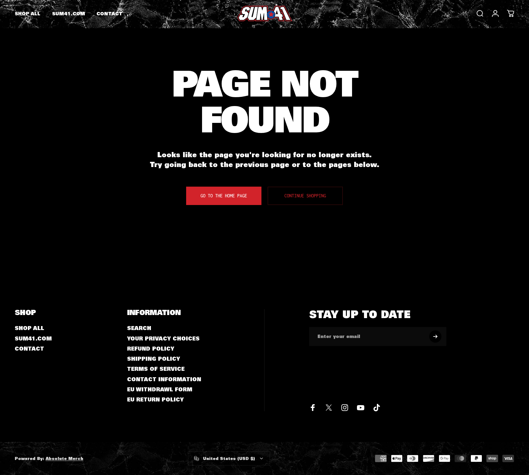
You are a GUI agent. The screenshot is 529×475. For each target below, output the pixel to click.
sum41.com (33, 338)
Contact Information (164, 379)
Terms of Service (156, 369)
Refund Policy (150, 348)
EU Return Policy (155, 399)
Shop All (29, 328)
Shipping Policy (153, 358)
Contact (29, 348)
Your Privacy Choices (163, 338)
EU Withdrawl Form (159, 389)
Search (139, 328)
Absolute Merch (64, 458)
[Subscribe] (435, 336)
